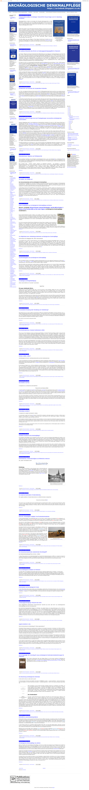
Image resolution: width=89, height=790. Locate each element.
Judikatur (55, 274)
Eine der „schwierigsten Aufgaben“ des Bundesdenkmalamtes (34, 516)
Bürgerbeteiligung (23, 45)
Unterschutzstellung (21, 377)
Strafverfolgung (12, 270)
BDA (30, 274)
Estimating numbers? (61, 390)
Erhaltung (46, 232)
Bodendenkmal (26, 232)
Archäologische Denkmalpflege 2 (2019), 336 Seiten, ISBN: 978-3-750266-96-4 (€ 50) (73, 69)
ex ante (46, 274)
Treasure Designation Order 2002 (13, 276)
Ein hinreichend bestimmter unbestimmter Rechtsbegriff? (33, 552)
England (11, 209)
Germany (35, 511)
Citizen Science (33, 45)
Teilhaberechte (55, 45)
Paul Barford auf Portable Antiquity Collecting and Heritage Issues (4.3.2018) (73, 139)
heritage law (38, 511)
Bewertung (22, 252)
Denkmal (44, 232)
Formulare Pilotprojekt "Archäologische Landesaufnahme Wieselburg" (55, 12)
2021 (69, 111)
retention (11, 265)
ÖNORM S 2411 (12, 255)
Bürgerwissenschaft (28, 45)
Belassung (22, 452)
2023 (69, 108)
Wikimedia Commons (59, 539)
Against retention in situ (24, 624)
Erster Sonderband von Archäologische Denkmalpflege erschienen (35, 205)
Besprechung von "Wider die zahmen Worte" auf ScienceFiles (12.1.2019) (73, 134)
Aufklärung (11, 179)
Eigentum (30, 252)
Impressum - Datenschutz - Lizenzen (72, 12)
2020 (69, 112)
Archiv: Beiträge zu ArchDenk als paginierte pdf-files (20, 12)
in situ (52, 274)
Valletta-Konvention (13, 282)
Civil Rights (11, 190)
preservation (12, 259)
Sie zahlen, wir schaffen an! (26, 179)
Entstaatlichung (33, 252)
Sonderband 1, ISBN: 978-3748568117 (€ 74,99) (13, 173)
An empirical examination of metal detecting (29, 495)
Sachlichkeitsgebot (27, 275)
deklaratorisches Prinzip (38, 563)
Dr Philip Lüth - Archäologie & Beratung (73, 145)
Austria (22, 511)
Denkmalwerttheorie (37, 596)
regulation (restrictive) (44, 430)
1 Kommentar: (31, 198)
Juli (69, 124)
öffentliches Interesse (45, 252)
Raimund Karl (74, 154)
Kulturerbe (11, 242)
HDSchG (11, 228)
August (70, 123)
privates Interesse (12, 260)
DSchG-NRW (12, 202)
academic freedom (12, 177)
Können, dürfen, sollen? (25, 356)
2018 (69, 114)
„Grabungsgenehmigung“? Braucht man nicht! (30, 602)
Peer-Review (12, 257)
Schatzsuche (12, 269)
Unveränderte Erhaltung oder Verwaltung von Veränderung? (34, 309)
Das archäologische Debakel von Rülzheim (29, 569)
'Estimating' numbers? (24, 411)
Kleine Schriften (36, 12)
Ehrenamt (36, 45)
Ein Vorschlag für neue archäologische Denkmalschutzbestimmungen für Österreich (48, 660)
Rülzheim (11, 267)
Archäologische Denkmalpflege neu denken (29, 743)
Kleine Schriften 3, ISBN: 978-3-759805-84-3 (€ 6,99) (13, 45)
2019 (69, 113)
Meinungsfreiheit (12, 244)
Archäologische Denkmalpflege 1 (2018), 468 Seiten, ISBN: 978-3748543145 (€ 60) (73, 92)
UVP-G (11, 281)
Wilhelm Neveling (42, 473)
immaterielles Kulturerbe (12, 233)
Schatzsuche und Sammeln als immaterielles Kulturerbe (33, 88)
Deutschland (12, 196)
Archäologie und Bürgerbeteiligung (27, 280)
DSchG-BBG (43, 596)
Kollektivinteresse (40, 252)
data (21, 430)
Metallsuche (51, 45)
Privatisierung (50, 252)
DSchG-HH (49, 596)
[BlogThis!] (37, 44)
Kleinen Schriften (48, 40)
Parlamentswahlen (13, 256)
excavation (32, 511)
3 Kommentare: (32, 579)
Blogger (53, 787)
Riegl (25, 597)
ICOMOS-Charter (12, 231)
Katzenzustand (12, 238)
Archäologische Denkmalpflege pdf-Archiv (13, 18)
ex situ (30, 511)
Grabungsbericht (12, 227)
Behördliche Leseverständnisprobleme (28, 717)
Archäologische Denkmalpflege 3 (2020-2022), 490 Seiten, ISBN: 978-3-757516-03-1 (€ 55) (73, 40)
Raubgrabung (22, 453)
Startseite (10, 12)
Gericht (46, 452)
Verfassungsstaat (54, 252)
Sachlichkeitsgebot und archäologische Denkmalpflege (32, 257)
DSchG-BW (11, 199)
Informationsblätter (42, 12)
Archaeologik (58, 659)
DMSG (38, 274)
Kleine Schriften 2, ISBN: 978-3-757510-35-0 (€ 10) (13, 71)
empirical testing (25, 430)
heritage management (29, 430)
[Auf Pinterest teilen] (40, 44)
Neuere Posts (21, 768)
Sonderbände (30, 12)
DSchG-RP (56, 596)
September (70, 122)
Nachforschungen (50, 232)
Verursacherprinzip (13, 284)
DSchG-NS (53, 596)
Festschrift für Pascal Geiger (41, 45)
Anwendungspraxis (23, 274)
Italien (11, 236)
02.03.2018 (31, 470)
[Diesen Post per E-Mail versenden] (36, 44)
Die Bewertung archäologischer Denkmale (29, 676)
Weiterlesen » (21, 79)
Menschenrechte (48, 45)
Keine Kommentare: (32, 44)
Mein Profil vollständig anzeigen (71, 167)
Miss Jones (69, 146)
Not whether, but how (24, 382)
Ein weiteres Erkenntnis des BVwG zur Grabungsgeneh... (74, 119)
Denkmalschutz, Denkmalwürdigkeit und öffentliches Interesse (34, 458)
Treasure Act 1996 (12, 274)
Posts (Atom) (24, 769)
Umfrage (11, 277)
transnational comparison (50, 430)
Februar (70, 129)
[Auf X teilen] (38, 44)
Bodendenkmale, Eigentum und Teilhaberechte (30, 156)
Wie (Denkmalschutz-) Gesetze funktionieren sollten (32, 330)
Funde (48, 304)
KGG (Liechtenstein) (54, 452)
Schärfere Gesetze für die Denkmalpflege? (29, 435)
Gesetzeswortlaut (49, 274)
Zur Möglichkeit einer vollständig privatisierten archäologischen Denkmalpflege (38, 236)
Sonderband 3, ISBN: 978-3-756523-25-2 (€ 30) (13, 119)
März (69, 128)
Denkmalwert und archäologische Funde (29, 587)
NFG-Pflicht (62, 274)
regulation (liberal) (39, 430)
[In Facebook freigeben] (39, 44)
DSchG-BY (38, 452)
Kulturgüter (11, 243)
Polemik (11, 258)
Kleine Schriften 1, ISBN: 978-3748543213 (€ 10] (13, 94)
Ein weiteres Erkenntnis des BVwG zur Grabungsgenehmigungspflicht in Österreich (39, 51)
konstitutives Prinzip (49, 563)
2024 (69, 107)
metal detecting (34, 430)
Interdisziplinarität (12, 235)
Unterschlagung (12, 279)
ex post (46, 563)
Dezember (70, 115)
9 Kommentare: (32, 451)
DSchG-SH (37, 489)
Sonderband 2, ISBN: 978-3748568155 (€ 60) (13, 150)
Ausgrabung (22, 232)
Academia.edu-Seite (56, 748)
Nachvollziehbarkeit (57, 304)
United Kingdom (55, 232)
